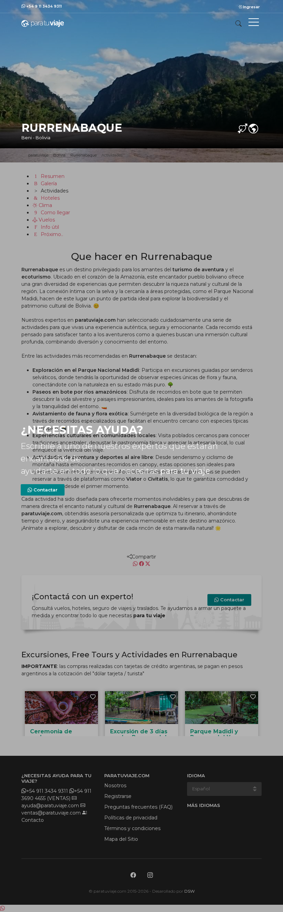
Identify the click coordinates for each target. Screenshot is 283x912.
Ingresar (251, 6)
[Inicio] (42, 23)
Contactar (45, 489)
